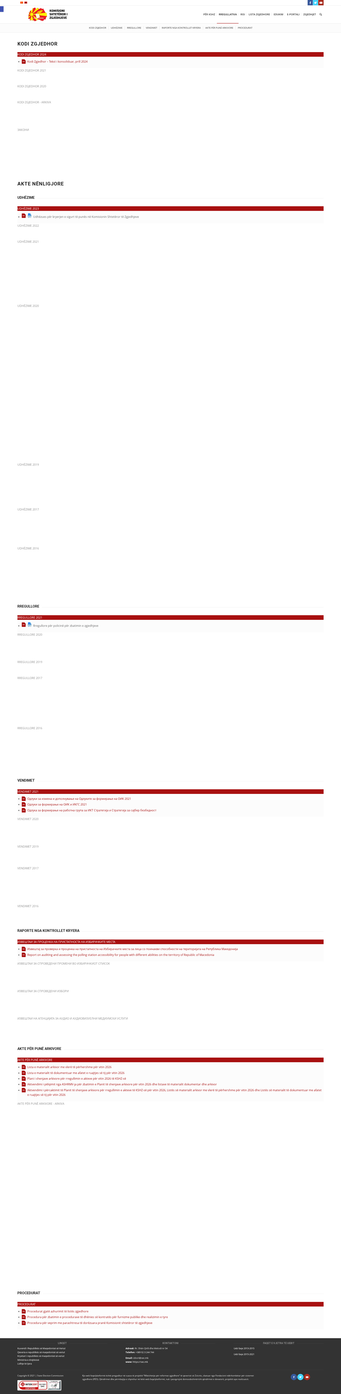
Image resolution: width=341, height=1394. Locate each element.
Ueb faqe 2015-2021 (244, 1354)
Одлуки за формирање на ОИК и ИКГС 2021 (57, 804)
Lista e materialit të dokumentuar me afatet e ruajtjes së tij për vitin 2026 (76, 1073)
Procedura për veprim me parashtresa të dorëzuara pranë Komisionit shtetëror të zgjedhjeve (89, 1323)
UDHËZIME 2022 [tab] (28, 226)
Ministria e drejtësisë (28, 1359)
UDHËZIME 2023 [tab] (28, 209)
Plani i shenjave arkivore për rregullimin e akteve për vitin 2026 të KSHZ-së (76, 1079)
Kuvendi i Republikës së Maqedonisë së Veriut (41, 1348)
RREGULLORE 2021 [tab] (29, 617)
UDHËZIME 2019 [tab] (28, 465)
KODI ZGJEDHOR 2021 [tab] (31, 70)
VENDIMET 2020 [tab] (28, 819)
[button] (2, 9)
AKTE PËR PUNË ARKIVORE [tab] (34, 1060)
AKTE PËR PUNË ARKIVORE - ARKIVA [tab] (40, 1104)
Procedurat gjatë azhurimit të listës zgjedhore (57, 1311)
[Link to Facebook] (310, 2)
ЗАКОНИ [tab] (23, 130)
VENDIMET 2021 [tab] (28, 792)
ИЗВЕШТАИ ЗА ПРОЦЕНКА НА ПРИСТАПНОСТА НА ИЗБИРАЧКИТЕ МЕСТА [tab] (66, 942)
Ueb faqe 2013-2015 (244, 1348)
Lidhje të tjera (24, 1363)
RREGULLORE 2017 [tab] (29, 678)
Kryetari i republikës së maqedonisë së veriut (40, 1356)
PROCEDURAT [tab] (26, 1304)
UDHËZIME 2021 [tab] (28, 242)
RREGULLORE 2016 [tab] (29, 728)
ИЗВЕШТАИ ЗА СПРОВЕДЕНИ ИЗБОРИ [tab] (43, 991)
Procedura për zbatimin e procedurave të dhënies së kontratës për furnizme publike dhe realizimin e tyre (97, 1317)
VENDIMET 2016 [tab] (28, 906)
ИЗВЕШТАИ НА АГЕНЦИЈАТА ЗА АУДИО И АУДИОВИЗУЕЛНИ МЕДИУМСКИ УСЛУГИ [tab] (72, 1018)
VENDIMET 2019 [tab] (28, 846)
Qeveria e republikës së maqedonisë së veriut (41, 1352)
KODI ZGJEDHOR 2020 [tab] (31, 86)
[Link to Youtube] (321, 2)
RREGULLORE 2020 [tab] (29, 635)
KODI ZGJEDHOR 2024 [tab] (31, 54)
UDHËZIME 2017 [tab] (28, 509)
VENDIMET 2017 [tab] (28, 868)
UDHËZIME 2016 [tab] (28, 548)
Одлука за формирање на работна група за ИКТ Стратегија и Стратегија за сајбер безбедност (91, 810)
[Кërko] (321, 14)
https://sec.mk (140, 1361)
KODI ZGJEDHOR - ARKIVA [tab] (34, 102)
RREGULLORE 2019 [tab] (29, 662)
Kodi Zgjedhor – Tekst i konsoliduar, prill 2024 (57, 61)
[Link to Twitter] (315, 2)
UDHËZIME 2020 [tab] (28, 306)
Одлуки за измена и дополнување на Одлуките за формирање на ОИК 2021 (79, 799)
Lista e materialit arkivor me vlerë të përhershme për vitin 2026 (69, 1067)
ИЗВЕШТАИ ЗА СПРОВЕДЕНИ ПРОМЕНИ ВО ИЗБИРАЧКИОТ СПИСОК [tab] (63, 963)
